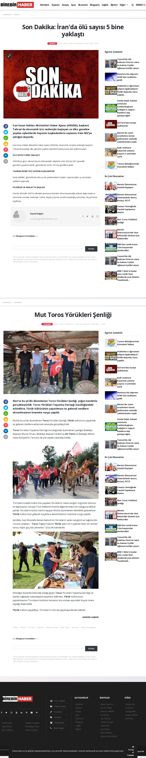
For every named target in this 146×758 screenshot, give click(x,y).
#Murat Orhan (52, 627)
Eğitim (114, 4)
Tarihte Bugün (107, 722)
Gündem (44, 4)
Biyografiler (130, 711)
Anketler (129, 707)
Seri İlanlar (105, 729)
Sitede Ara (130, 704)
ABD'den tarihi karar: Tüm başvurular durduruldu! (127, 247)
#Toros (32, 627)
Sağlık (105, 4)
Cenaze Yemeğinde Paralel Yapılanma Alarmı (126, 209)
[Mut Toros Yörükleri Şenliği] (51, 362)
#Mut (15, 627)
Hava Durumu (107, 704)
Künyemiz (59, 722)
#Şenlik (40, 627)
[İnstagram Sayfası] (13, 712)
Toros (45, 420)
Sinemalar (105, 725)
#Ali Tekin (65, 627)
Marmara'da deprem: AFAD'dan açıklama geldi (127, 77)
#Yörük (23, 627)
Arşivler (57, 717)
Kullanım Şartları (32, 723)
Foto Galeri (59, 700)
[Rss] (28, 712)
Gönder (91, 249)
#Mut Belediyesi (88, 627)
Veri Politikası (7, 730)
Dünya (17, 14)
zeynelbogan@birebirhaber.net (43, 219)
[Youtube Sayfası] (18, 712)
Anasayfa (7, 14)
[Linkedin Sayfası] (23, 712)
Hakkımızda (6, 723)
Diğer (123, 4)
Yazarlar (57, 711)
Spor (73, 4)
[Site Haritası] (33, 712)
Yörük (71, 420)
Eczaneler (105, 715)
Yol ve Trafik (106, 707)
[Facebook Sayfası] (2, 712)
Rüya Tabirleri (131, 715)
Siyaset (56, 4)
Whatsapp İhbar (32, 726)
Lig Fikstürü (106, 718)
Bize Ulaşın (58, 728)
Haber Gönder (31, 730)
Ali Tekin (70, 433)
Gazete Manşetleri (109, 736)
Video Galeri (60, 706)
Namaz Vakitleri (107, 711)
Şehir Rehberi (106, 732)
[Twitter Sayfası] (7, 712)
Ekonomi (83, 4)
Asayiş (65, 4)
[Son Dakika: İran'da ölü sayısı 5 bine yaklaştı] (51, 84)
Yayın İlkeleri (6, 726)
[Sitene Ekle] (38, 712)
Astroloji (129, 718)
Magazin (95, 4)
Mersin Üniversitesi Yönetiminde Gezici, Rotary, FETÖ (127, 197)
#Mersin (75, 627)
